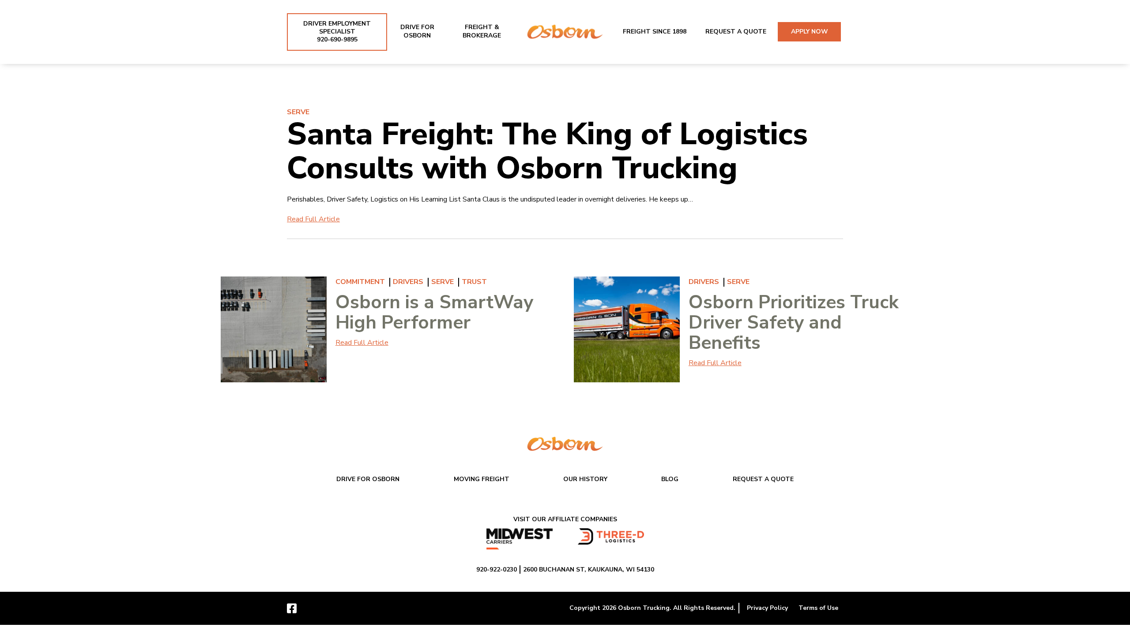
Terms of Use (818, 608)
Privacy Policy (767, 608)
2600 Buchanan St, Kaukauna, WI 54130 (588, 569)
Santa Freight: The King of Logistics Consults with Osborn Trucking (547, 151)
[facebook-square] (292, 608)
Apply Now (809, 31)
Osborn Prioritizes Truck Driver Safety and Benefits (794, 322)
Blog (669, 479)
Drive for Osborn (417, 31)
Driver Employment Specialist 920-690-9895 (337, 31)
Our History (585, 479)
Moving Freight (481, 479)
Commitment (360, 282)
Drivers (408, 282)
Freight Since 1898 (654, 31)
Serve (298, 112)
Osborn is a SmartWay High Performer (434, 312)
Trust (474, 282)
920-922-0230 (496, 569)
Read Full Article (313, 219)
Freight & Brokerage (482, 31)
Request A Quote (735, 31)
